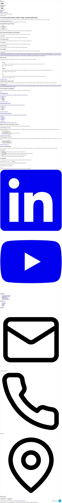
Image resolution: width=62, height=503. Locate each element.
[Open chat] (59, 500)
